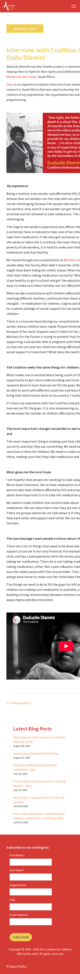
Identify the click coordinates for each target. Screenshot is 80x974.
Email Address (19, 915)
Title (12, 900)
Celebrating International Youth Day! (35, 753)
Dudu (10, 84)
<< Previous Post (18, 703)
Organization (18, 885)
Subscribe (20, 937)
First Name (17, 855)
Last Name (17, 870)
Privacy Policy (16, 966)
